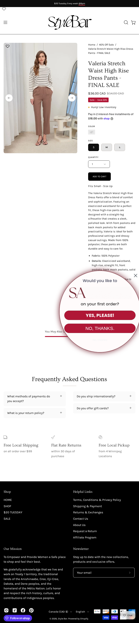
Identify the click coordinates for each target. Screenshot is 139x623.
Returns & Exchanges (88, 512)
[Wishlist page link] (4, 9)
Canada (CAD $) (58, 611)
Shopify (84, 618)
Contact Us (80, 518)
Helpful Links (82, 492)
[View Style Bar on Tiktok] (14, 610)
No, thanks (94, 340)
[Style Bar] (69, 22)
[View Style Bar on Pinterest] (31, 610)
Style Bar (62, 618)
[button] (125, 22)
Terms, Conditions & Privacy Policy (97, 500)
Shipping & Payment (87, 506)
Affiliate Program (84, 537)
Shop (7, 492)
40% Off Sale (106, 44)
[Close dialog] (130, 275)
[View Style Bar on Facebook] (23, 610)
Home (91, 44)
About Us (79, 525)
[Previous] (9, 98)
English (80, 611)
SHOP (7, 506)
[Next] (71, 98)
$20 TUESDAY (13, 512)
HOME (8, 500)
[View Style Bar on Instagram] (6, 610)
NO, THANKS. (94, 328)
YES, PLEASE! (95, 315)
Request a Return (85, 531)
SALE (7, 518)
